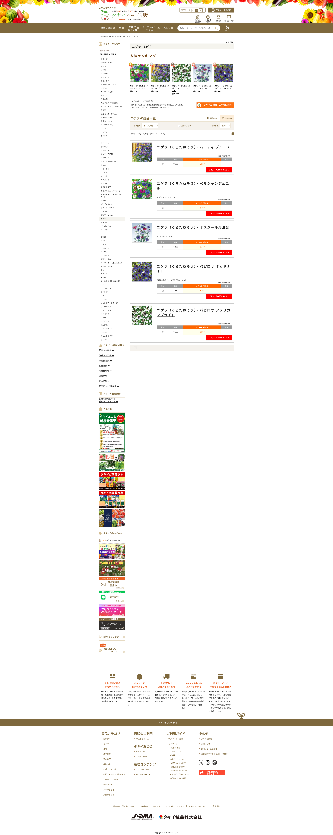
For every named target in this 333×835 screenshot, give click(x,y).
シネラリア (105, 157)
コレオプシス (106, 139)
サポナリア (105, 143)
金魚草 (103, 110)
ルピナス (104, 317)
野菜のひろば (108, 784)
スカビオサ (105, 172)
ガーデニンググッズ (111, 779)
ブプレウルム (106, 259)
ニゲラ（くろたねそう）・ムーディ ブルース (161, 87)
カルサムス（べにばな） (110, 103)
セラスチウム (107, 179)
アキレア (104, 59)
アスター (104, 66)
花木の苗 (107, 759)
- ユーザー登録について (179, 774)
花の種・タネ (105, 50)
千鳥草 (103, 200)
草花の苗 (107, 754)
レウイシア (105, 321)
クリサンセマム (107, 124)
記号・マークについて (198, 806)
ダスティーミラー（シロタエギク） (112, 195)
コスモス (104, 132)
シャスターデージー (108, 161)
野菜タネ (107, 738)
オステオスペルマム (108, 84)
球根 (105, 748)
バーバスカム (106, 226)
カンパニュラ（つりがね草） (112, 106)
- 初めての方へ (176, 747)
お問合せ (218, 21)
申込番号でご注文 (143, 738)
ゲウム (103, 128)
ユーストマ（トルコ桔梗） (111, 281)
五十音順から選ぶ (108, 54)
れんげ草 (104, 325)
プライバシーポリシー (175, 806)
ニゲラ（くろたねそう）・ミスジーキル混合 (203, 87)
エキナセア (105, 81)
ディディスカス (106, 204)
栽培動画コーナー (143, 774)
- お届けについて (177, 751)
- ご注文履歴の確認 (178, 778)
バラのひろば (108, 789)
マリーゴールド (107, 266)
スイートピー (106, 168)
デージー (104, 211)
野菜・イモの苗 (109, 769)
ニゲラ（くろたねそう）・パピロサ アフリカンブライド (182, 88)
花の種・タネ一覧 (122, 36)
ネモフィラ (105, 222)
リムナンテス (106, 306)
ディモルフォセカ (107, 207)
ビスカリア (105, 248)
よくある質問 (206, 738)
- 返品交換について (178, 766)
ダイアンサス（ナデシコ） (111, 191)
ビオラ (103, 244)
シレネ (103, 165)
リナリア (104, 299)
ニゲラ (103, 219)
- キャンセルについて (179, 770)
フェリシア (105, 255)
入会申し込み (141, 756)
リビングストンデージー (110, 303)
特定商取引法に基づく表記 (124, 806)
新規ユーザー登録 (175, 738)
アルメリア (105, 77)
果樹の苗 (107, 764)
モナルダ (104, 273)
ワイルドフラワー (107, 336)
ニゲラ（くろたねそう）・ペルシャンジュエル (140, 87)
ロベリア (104, 332)
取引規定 (156, 806)
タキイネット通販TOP (107, 36)
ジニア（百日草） (107, 154)
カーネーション (107, 92)
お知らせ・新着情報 (209, 748)
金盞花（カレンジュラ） (110, 114)
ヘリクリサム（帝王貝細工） (112, 262)
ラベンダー (105, 292)
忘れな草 (104, 339)
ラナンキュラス (107, 288)
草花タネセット (107, 117)
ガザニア (104, 95)
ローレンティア (107, 328)
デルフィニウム (107, 215)
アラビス (104, 70)
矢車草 (103, 277)
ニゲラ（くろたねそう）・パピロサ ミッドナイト (224, 87)
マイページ (173, 743)
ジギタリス (105, 150)
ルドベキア (105, 314)
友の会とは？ (141, 751)
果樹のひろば (108, 794)
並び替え (137, 125)
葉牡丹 (103, 237)
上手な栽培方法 (142, 769)
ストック (104, 176)
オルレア (104, 88)
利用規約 (144, 806)
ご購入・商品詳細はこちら (219, 169)
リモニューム (106, 310)
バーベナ (104, 229)
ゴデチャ (104, 136)
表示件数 (215, 125)
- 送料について (176, 755)
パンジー (104, 240)
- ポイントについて (178, 759)
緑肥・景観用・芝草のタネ (114, 774)
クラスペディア (106, 121)
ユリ (102, 284)
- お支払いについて (178, 763)
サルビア (104, 146)
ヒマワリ (104, 251)
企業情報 (216, 806)
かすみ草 (104, 99)
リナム (103, 295)
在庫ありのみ (186, 125)
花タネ (106, 743)
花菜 (102, 233)
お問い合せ (205, 743)
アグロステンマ (107, 62)
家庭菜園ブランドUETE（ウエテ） (215, 754)
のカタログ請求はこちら (113, 540)
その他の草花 (106, 187)
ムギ (102, 270)
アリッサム (105, 73)
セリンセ (104, 183)
